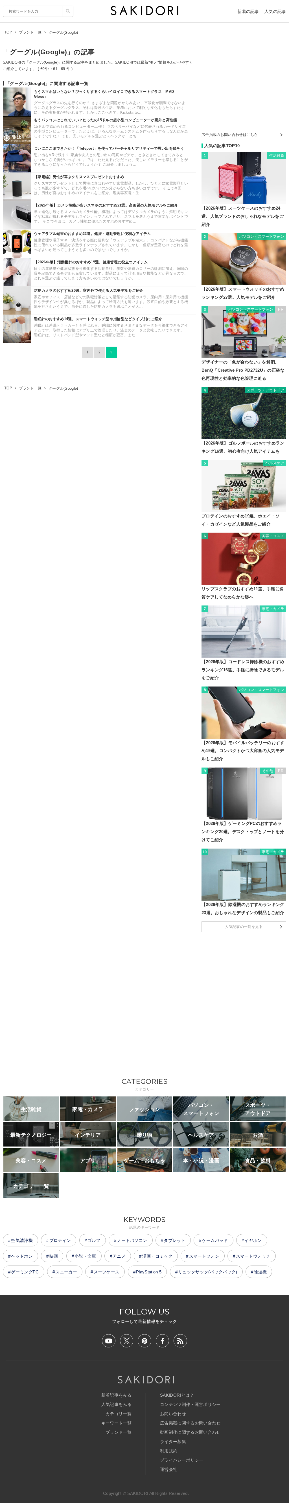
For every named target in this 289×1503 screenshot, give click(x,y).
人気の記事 (275, 11)
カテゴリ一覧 (119, 1413)
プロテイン (60, 1240)
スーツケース (107, 1271)
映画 (53, 1256)
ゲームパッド (215, 1240)
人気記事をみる (116, 1404)
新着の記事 (248, 11)
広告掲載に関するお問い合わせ (190, 1423)
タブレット (174, 1240)
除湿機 (260, 1271)
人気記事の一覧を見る (243, 927)
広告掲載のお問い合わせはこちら (230, 135)
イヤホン (253, 1240)
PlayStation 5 (148, 1271)
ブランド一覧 (119, 1432)
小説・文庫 (85, 1256)
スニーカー (66, 1271)
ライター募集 (173, 1441)
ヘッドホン (22, 1256)
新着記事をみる (116, 1395)
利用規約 (168, 1450)
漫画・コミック (157, 1256)
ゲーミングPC (25, 1271)
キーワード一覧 (116, 1423)
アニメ (119, 1256)
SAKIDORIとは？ (177, 1395)
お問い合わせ (173, 1413)
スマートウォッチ (253, 1256)
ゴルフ (93, 1240)
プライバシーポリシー (181, 1460)
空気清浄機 (22, 1240)
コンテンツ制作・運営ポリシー (190, 1404)
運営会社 (168, 1469)
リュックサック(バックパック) (207, 1271)
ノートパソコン (132, 1240)
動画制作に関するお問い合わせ (190, 1432)
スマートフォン (204, 1256)
